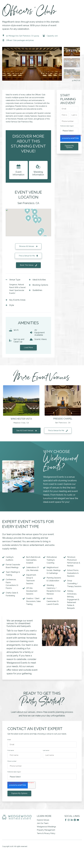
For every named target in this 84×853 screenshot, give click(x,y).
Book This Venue (27, 265)
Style (11, 305)
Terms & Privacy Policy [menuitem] (46, 833)
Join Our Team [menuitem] (42, 823)
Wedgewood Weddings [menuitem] (46, 827)
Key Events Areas (17, 300)
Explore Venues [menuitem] (43, 820)
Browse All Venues (27, 246)
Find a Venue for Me (27, 256)
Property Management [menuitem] (46, 830)
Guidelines (37, 290)
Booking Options (40, 285)
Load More (28, 347)
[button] (35, 212)
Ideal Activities (39, 279)
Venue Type (14, 279)
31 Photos (76, 80)
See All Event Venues (25, 430)
